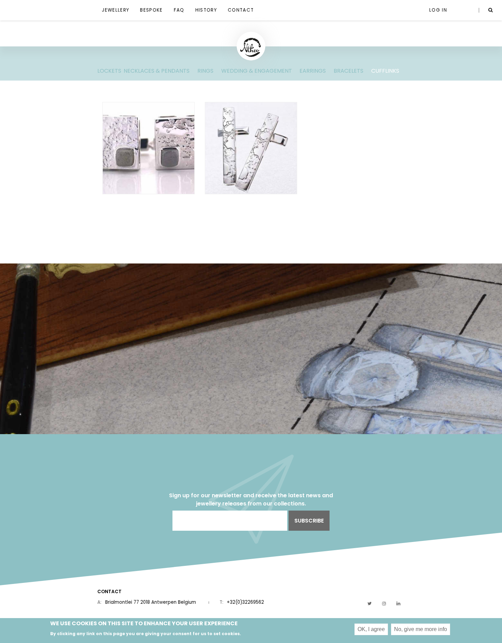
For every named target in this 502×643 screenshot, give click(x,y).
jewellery (115, 10)
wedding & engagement (256, 71)
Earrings (312, 71)
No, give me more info (420, 629)
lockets (109, 71)
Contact (241, 10)
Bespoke (151, 10)
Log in (438, 10)
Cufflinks (385, 71)
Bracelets (348, 71)
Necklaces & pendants (157, 71)
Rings (205, 71)
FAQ (179, 10)
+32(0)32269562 (245, 602)
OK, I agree (371, 629)
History (206, 10)
